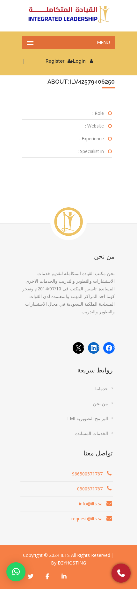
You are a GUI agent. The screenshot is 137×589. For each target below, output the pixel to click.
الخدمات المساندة (91, 433)
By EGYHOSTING (68, 563)
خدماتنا (101, 388)
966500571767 (87, 474)
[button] (15, 571)
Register (55, 61)
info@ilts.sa (91, 504)
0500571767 (90, 489)
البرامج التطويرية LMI (87, 418)
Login (79, 61)
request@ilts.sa (87, 519)
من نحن (100, 403)
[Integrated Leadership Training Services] (68, 14)
